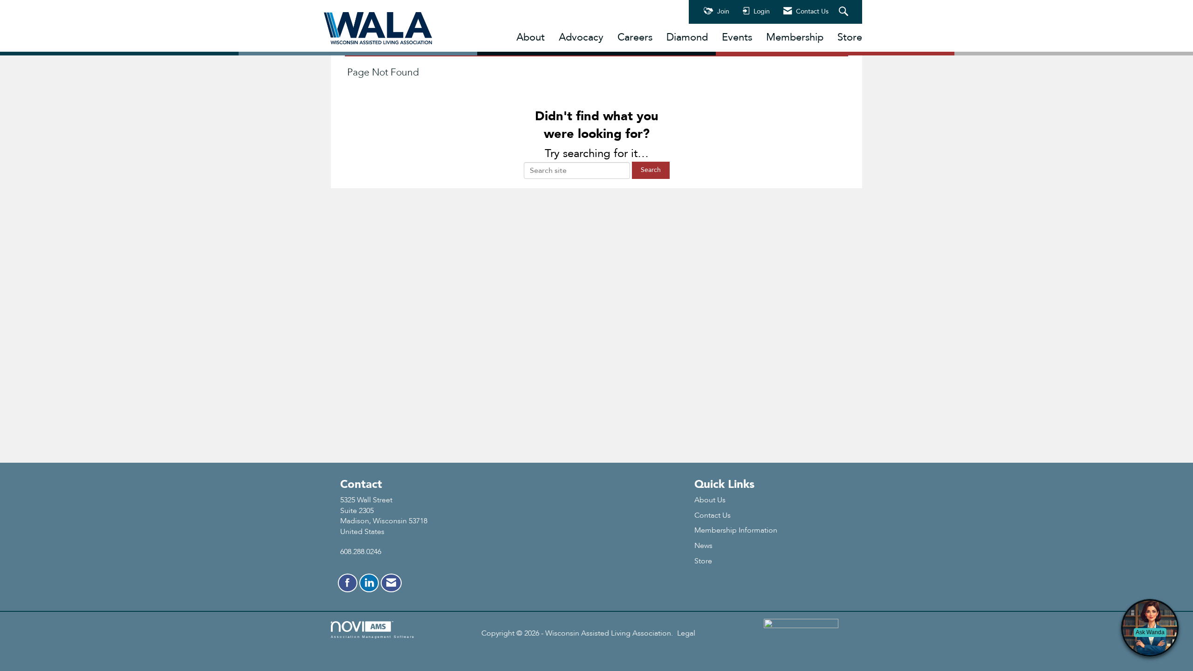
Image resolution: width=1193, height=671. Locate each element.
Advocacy (581, 37)
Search (651, 169)
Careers (634, 37)
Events (737, 37)
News (703, 546)
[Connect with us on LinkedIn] (369, 583)
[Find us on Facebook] (347, 583)
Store (849, 37)
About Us (710, 500)
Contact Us (712, 515)
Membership (794, 37)
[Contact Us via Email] (391, 583)
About (530, 37)
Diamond (687, 37)
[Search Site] (844, 12)
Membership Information (735, 530)
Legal (686, 633)
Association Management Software (373, 636)
